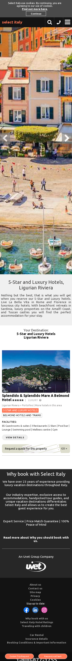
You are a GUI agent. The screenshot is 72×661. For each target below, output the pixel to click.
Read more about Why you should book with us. (36, 539)
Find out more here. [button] (35, 9)
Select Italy (12, 22)
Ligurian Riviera (36, 337)
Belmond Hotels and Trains (22, 415)
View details (15, 437)
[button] (58, 23)
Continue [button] (36, 13)
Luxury (33, 400)
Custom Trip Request (19, 656)
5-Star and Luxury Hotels (36, 334)
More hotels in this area (48, 405)
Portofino (27, 405)
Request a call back (52, 656)
